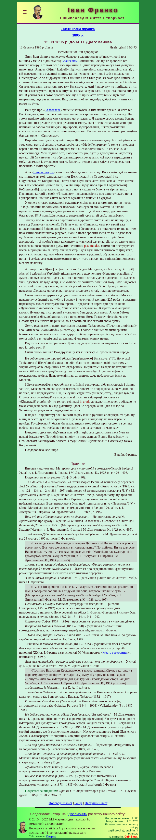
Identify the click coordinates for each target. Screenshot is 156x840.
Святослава (53, 110)
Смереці (51, 836)
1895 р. (78, 35)
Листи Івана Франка (78, 29)
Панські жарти (43, 172)
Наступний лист (96, 803)
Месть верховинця (115, 652)
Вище (78, 803)
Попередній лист (60, 803)
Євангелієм (69, 60)
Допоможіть (77, 814)
